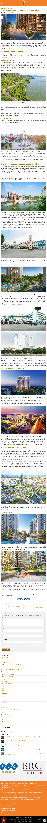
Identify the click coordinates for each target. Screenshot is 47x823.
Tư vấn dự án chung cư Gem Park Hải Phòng (11, 709)
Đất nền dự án (4, 667)
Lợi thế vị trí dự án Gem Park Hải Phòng (12, 607)
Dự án (15, 819)
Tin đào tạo (3, 698)
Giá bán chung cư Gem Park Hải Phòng (10, 669)
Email (4, 633)
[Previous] (2, 767)
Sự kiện (2, 688)
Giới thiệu (11, 819)
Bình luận (4, 617)
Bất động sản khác (5, 657)
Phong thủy (3, 686)
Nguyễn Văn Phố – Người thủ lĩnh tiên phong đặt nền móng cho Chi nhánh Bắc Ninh (24, 736)
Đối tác (32, 819)
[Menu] (2, 3)
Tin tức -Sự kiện (4, 702)
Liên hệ (41, 819)
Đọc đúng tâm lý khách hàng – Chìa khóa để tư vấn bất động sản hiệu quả (21, 740)
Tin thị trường (4, 700)
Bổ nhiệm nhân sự (5, 660)
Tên (3, 628)
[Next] (44, 767)
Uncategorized (4, 714)
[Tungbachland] (23, 3)
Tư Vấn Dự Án (4, 707)
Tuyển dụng (3, 712)
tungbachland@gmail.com (11, 731)
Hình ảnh (3, 671)
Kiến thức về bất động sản (7, 676)
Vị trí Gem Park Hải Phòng (7, 717)
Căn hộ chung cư (5, 662)
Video (2, 719)
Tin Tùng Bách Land (5, 705)
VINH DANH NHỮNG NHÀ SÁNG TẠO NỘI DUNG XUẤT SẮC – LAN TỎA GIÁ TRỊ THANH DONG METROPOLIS (24, 753)
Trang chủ (13, 594)
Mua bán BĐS (4, 681)
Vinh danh (3, 724)
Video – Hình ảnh (5, 721)
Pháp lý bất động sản (6, 683)
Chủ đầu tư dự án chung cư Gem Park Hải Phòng (12, 664)
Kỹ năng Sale (4, 679)
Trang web (4, 639)
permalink (27, 603)
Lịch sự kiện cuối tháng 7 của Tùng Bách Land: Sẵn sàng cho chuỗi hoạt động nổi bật (24, 749)
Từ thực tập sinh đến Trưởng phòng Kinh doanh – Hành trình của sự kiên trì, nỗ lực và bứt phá (24, 745)
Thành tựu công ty (5, 693)
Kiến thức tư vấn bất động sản (8, 674)
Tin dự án (3, 695)
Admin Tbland (13, 12)
